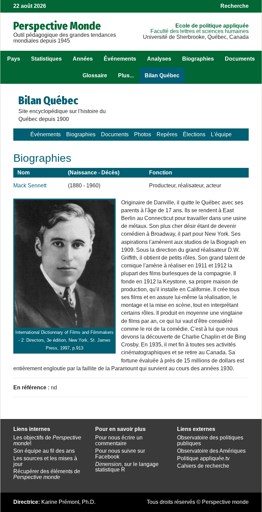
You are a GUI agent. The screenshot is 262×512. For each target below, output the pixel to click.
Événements (120, 59)
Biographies (198, 59)
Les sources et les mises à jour (45, 461)
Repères (167, 134)
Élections (194, 134)
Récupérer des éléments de (46, 474)
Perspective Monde (57, 25)
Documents (240, 59)
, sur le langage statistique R (127, 467)
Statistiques (46, 59)
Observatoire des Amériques (211, 451)
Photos (142, 134)
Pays (13, 59)
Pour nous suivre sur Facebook (120, 454)
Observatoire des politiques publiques (210, 440)
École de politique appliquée (212, 26)
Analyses (159, 59)
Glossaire (95, 75)
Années (83, 59)
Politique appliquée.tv (203, 458)
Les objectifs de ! (47, 440)
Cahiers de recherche (203, 466)
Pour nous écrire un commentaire (119, 440)
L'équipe (221, 134)
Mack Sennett (29, 185)
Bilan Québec (162, 75)
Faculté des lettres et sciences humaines (199, 31)
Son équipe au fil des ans (44, 451)
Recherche (234, 6)
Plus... (126, 75)
